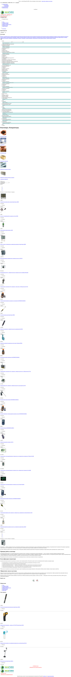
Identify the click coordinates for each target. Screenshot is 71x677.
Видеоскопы (20, 36)
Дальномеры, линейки (16, 37)
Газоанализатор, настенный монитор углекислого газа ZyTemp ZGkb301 (12, 484)
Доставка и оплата (5, 22)
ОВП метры (56, 37)
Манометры (52, 37)
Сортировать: (2, 181)
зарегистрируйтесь (51, 676)
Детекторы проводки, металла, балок (26, 37)
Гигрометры (34, 36)
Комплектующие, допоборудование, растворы (48, 38)
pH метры (2, 36)
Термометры (10, 38)
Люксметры (48, 37)
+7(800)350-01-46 (9, 14)
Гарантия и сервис (5, 23)
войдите (44, 676)
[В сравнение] (4, 235)
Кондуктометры (43, 37)
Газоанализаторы (9, 37)
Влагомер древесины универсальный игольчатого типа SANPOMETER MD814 (13, 413)
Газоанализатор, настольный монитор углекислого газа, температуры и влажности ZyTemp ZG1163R (17, 456)
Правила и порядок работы (6, 24)
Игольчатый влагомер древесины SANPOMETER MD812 (9, 357)
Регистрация (6, 5)
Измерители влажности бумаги (55, 36)
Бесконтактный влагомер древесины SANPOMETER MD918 (10, 498)
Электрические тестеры (36, 38)
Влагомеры (24, 36)
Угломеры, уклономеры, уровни (23, 38)
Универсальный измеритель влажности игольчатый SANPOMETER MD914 (13, 300)
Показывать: (2, 183)
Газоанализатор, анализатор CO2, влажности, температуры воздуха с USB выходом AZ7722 (15, 371)
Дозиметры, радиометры (36, 37)
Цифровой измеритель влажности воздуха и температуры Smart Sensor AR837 (13, 526)
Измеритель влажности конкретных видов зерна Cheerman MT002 (11, 343)
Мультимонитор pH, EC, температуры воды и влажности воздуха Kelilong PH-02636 (14, 272)
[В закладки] (3, 235)
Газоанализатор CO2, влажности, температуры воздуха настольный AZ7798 (13, 385)
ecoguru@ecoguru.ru (3, 16)
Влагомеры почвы (29, 36)
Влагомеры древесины (46, 36)
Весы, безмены (10, 36)
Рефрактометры (61, 37)
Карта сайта (4, 590)
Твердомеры (6, 38)
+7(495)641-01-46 (3, 14)
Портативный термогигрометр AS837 (6, 230)
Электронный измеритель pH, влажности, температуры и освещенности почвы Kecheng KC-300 (16, 512)
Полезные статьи (5, 25)
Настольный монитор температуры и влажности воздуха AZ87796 (11, 258)
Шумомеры (30, 38)
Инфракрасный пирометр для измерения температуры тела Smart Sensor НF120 (13, 643)
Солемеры (65, 37)
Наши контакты (5, 26)
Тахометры (2, 38)
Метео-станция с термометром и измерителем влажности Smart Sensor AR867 (13, 244)
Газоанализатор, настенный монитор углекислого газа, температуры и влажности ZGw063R (15, 470)
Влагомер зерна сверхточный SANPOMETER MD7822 (9, 399)
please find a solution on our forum (47, 1)
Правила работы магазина (6, 587)
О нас (3, 21)
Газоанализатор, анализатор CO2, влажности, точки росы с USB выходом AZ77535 (14, 286)
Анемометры (6, 36)
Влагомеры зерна (39, 36)
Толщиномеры (15, 38)
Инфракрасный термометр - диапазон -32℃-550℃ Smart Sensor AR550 (12, 625)
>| (2, 190)
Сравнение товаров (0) (4, 179)
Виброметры (15, 36)
